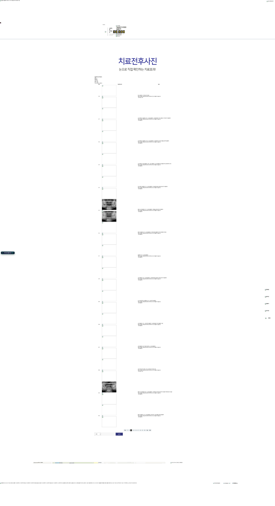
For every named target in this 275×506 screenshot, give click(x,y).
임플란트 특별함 (122, 95)
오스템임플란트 (122, 108)
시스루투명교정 (133, 103)
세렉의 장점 (155, 95)
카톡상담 (128, 118)
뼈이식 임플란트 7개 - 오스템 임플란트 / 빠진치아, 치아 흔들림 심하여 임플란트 (151, 414)
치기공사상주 (155, 103)
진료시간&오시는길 (109, 129)
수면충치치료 (167, 98)
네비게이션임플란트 (122, 100)
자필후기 (128, 130)
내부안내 (109, 127)
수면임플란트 (122, 98)
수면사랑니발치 (166, 100)
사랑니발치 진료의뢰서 (128, 142)
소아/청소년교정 (133, 100)
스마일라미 (144, 98)
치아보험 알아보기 (128, 135)
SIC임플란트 (122, 105)
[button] (8, 253)
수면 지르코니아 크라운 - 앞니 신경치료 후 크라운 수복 (147, 369)
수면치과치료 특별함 (166, 95)
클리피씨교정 (133, 105)
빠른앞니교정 (133, 98)
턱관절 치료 (147, 118)
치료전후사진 (128, 127)
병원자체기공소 (155, 100)
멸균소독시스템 (109, 125)
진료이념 (109, 118)
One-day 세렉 (155, 98)
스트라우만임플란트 (122, 103)
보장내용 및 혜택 (128, 137)
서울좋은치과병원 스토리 (128, 139)
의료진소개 (109, 120)
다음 (147, 430)
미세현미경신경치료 (166, 103)
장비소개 (109, 122)
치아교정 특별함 (133, 95)
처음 (125, 430)
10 (144, 430)
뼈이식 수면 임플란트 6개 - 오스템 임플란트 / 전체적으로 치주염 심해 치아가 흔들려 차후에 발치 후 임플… (155, 391)
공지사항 (128, 125)
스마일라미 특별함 (144, 95)
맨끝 (150, 430)
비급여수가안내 (128, 132)
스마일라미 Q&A (144, 100)
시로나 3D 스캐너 (155, 105)
